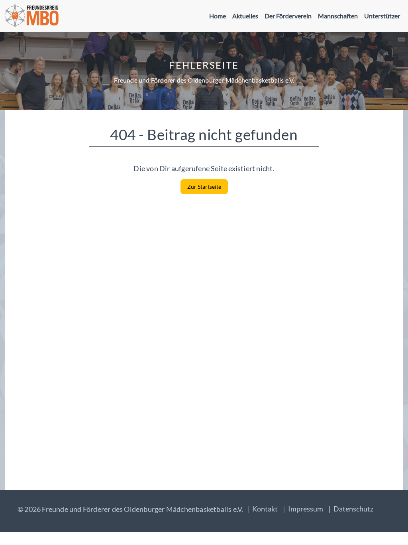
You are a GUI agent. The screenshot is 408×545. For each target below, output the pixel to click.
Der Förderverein (288, 16)
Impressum (305, 508)
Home (217, 16)
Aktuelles (245, 16)
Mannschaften (338, 16)
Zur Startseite (204, 186)
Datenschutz (353, 508)
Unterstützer (382, 16)
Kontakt (265, 508)
